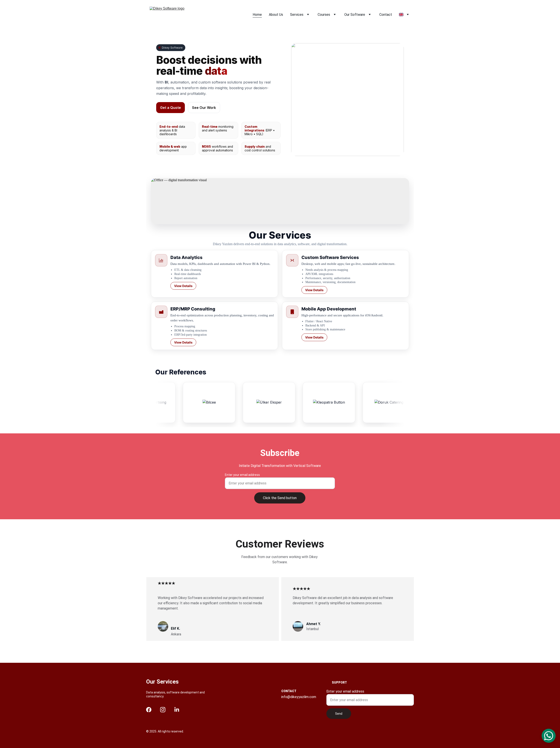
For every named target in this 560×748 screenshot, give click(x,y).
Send (338, 713)
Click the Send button (280, 498)
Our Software (354, 14)
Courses (324, 14)
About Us (276, 14)
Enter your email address (242, 475)
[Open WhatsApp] (549, 736)
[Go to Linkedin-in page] (176, 709)
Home (257, 14)
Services (296, 14)
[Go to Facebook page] (148, 709)
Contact (385, 14)
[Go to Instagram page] (162, 709)
